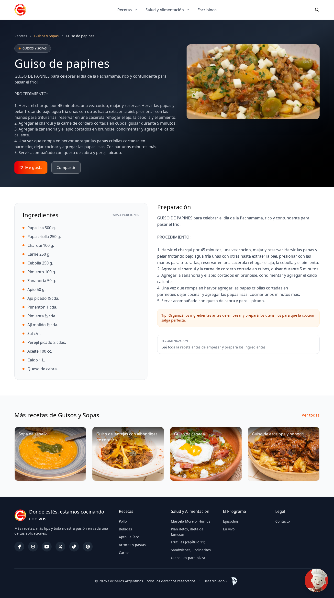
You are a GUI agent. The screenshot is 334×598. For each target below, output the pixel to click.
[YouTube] (47, 546)
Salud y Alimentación (164, 9)
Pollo (123, 521)
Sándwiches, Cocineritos (191, 550)
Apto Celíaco (129, 537)
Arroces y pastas (132, 544)
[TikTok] (74, 546)
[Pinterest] (88, 546)
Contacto (282, 521)
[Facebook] (19, 546)
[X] (60, 546)
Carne (124, 552)
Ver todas (311, 415)
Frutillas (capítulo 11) (188, 542)
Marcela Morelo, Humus (190, 521)
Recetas (124, 9)
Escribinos (207, 9)
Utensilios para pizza (188, 557)
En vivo (228, 529)
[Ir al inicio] (20, 10)
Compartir (66, 167)
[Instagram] (33, 546)
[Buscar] (317, 9)
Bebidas (125, 529)
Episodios (231, 521)
